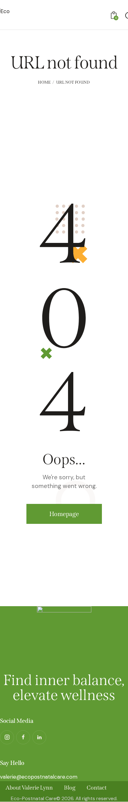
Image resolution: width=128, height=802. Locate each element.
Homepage (64, 514)
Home (44, 82)
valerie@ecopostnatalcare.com (38, 776)
